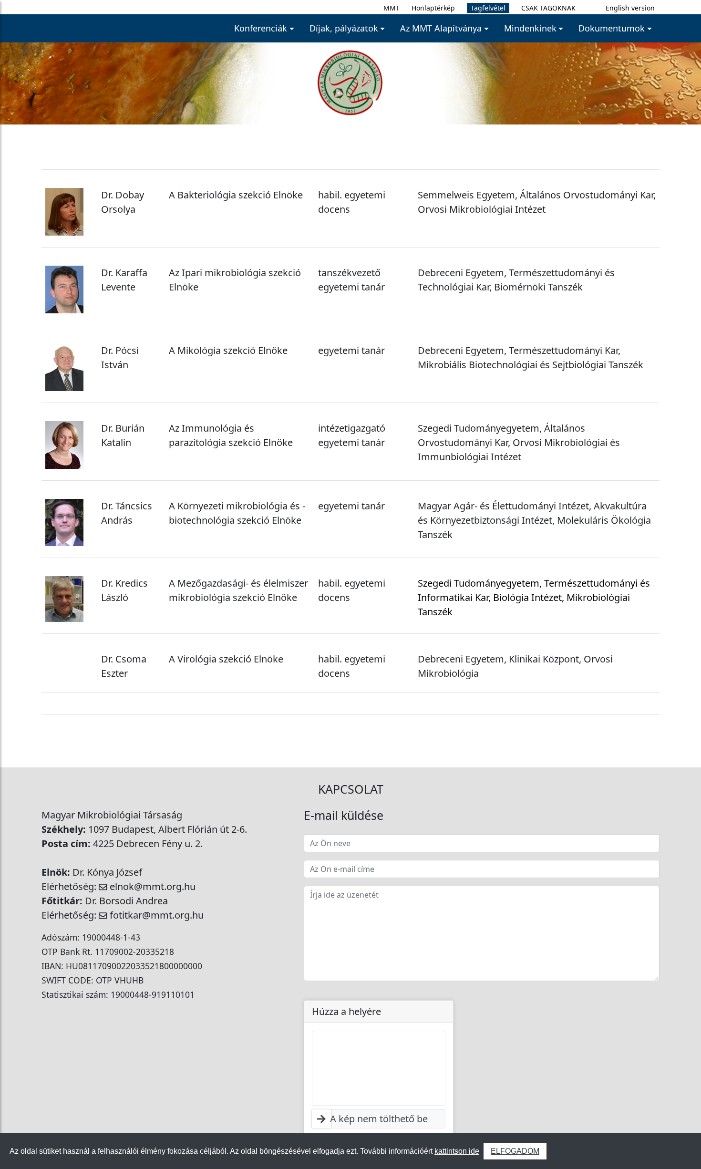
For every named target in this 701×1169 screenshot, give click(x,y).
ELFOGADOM (515, 1151)
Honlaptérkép (433, 7)
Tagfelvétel (488, 7)
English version (630, 7)
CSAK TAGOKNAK (548, 7)
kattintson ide (456, 1151)
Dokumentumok (611, 28)
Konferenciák (260, 28)
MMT (391, 7)
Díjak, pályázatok (343, 28)
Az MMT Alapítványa (441, 28)
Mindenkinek (530, 28)
